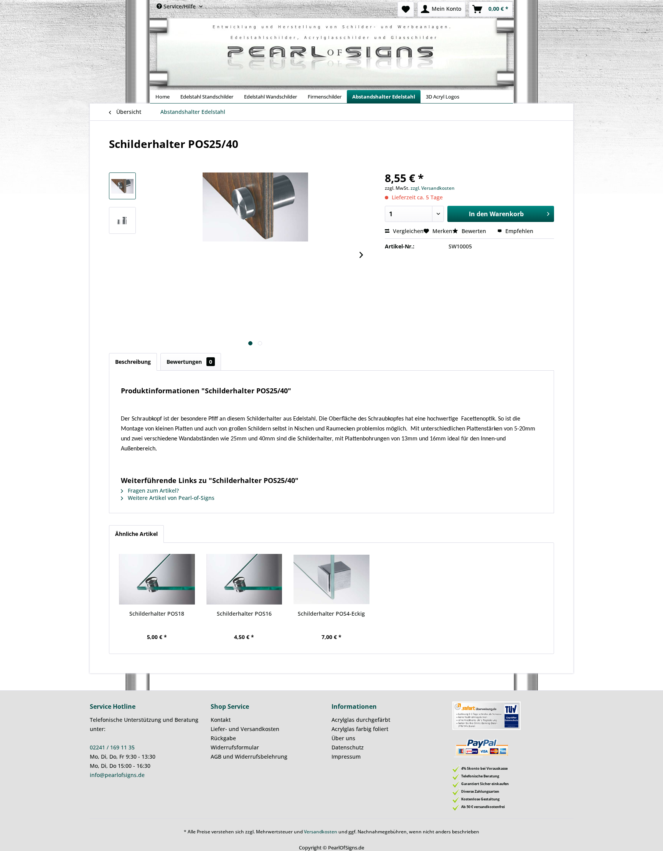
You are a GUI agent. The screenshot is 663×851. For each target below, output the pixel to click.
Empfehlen (518, 231)
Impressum (346, 756)
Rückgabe (223, 738)
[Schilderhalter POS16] (244, 579)
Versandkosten (320, 831)
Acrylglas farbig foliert (360, 729)
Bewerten (474, 231)
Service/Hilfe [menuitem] (179, 6)
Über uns (343, 738)
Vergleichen (407, 231)
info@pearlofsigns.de (117, 775)
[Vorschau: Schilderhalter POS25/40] (122, 185)
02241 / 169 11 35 (112, 747)
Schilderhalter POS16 (244, 613)
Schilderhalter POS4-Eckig (331, 613)
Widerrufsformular (235, 747)
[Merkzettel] (405, 9)
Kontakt (221, 719)
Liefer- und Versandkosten (245, 729)
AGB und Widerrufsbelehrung (249, 756)
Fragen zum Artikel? (152, 490)
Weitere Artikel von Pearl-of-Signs (170, 497)
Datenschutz (348, 747)
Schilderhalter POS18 (156, 613)
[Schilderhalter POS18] (157, 579)
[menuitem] (405, 9)
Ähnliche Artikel (136, 533)
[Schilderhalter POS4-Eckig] (331, 579)
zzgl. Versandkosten (433, 188)
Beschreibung (133, 361)
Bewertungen (189, 361)
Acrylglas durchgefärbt (361, 719)
